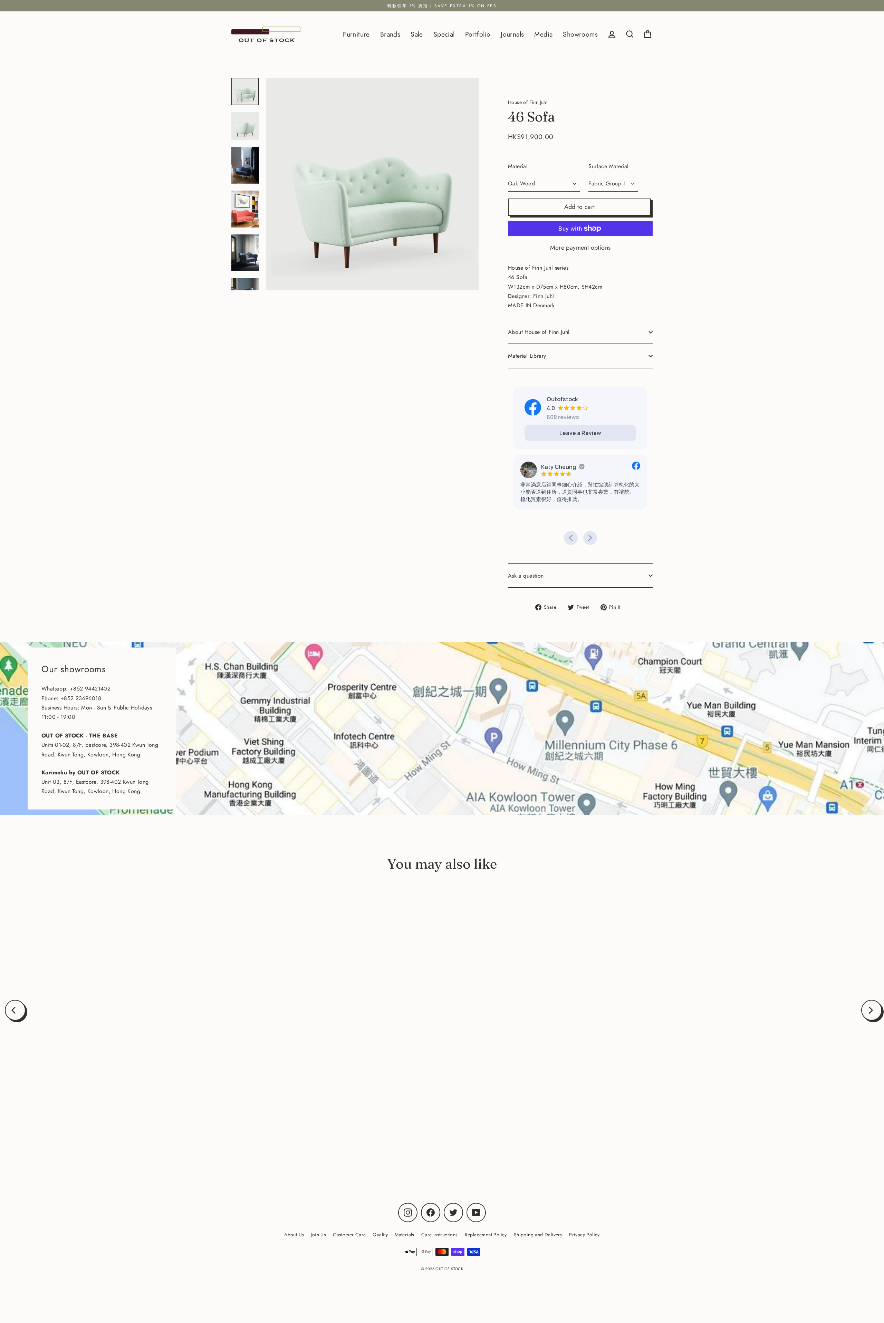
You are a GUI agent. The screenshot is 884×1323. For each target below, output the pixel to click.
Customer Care (349, 1234)
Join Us (318, 1234)
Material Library (527, 356)
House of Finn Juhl (142, 1139)
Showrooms (580, 34)
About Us (294, 1234)
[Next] (871, 1010)
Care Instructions (439, 1234)
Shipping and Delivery (538, 1234)
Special (444, 34)
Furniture (356, 34)
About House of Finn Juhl (539, 332)
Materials (404, 1234)
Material (518, 166)
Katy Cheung (558, 467)
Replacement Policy (486, 1234)
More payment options (580, 247)
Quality (380, 1234)
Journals (512, 34)
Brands (390, 34)
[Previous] (15, 1010)
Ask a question (526, 576)
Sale (417, 34)
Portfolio (478, 34)
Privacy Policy (584, 1234)
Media (543, 34)
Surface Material (608, 166)
